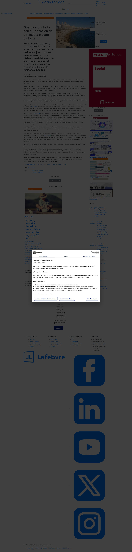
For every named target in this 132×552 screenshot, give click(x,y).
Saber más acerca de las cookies (43, 294)
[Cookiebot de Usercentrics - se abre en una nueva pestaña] (92, 252)
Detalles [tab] (66, 256)
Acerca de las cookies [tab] (89, 256)
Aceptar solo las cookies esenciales (45, 299)
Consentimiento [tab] (43, 256)
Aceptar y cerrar (92, 299)
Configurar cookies (66, 299)
